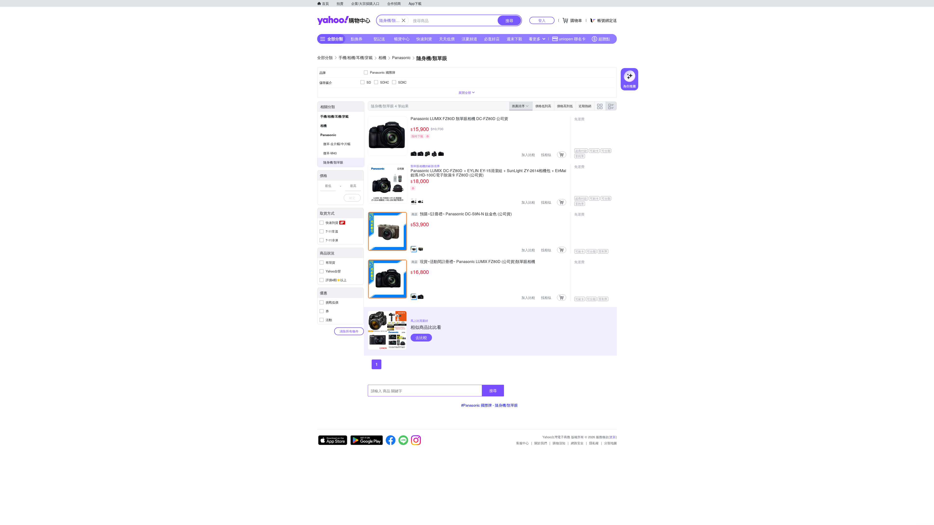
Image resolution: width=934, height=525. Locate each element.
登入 (542, 20)
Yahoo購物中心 (343, 20)
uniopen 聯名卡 (572, 39)
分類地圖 (610, 443)
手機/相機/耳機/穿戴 (334, 116)
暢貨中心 (402, 39)
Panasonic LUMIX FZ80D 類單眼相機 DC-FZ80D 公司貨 (459, 118)
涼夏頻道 (469, 39)
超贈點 (604, 39)
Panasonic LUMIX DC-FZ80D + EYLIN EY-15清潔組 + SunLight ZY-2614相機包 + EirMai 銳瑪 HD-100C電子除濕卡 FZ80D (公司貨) (488, 172)
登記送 (379, 39)
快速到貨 (424, 39)
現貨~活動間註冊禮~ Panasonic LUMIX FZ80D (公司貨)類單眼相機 (473, 261)
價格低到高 (543, 106)
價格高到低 (565, 106)
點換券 (356, 39)
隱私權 (594, 443)
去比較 (421, 337)
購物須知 (559, 443)
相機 (323, 125)
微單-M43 (330, 153)
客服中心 (522, 443)
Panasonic (328, 134)
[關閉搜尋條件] (403, 20)
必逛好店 (492, 39)
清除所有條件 (349, 331)
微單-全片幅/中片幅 (336, 143)
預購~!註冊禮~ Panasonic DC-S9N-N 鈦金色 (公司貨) (462, 214)
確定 (352, 197)
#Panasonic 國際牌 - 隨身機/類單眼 (489, 405)
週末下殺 (514, 39)
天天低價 (447, 39)
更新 (613, 437)
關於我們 (540, 443)
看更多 (534, 39)
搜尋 (493, 390)
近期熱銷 (585, 106)
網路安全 (577, 443)
